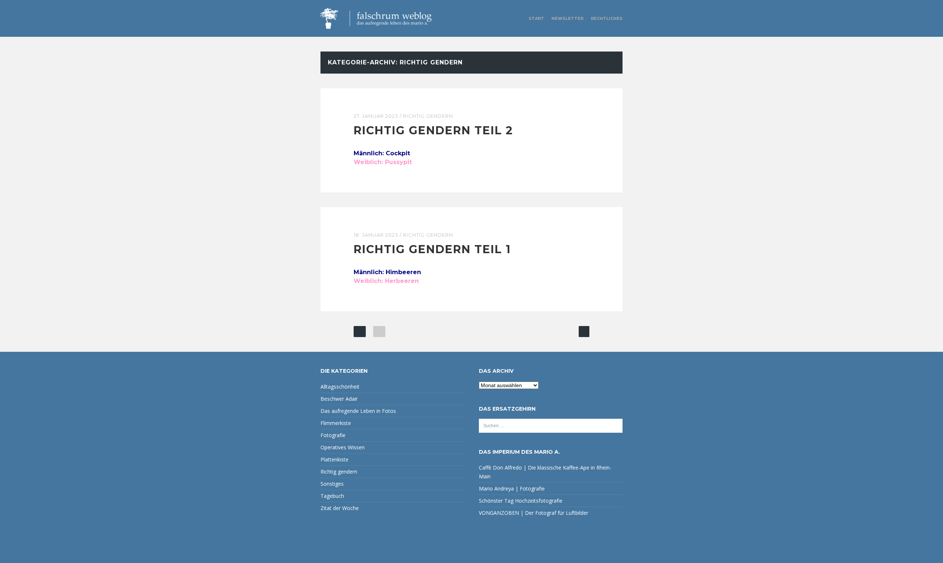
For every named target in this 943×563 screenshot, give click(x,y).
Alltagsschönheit (340, 386)
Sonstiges (332, 483)
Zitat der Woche (339, 507)
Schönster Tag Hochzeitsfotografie (520, 500)
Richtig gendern (428, 116)
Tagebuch (332, 495)
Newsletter (567, 18)
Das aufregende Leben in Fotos (358, 410)
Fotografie (333, 435)
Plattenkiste (334, 459)
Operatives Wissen (342, 447)
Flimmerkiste (335, 422)
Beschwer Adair (339, 398)
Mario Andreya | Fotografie (512, 488)
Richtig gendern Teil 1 (432, 249)
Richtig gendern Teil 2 (433, 130)
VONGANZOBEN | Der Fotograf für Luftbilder (533, 512)
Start (536, 18)
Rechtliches (607, 18)
